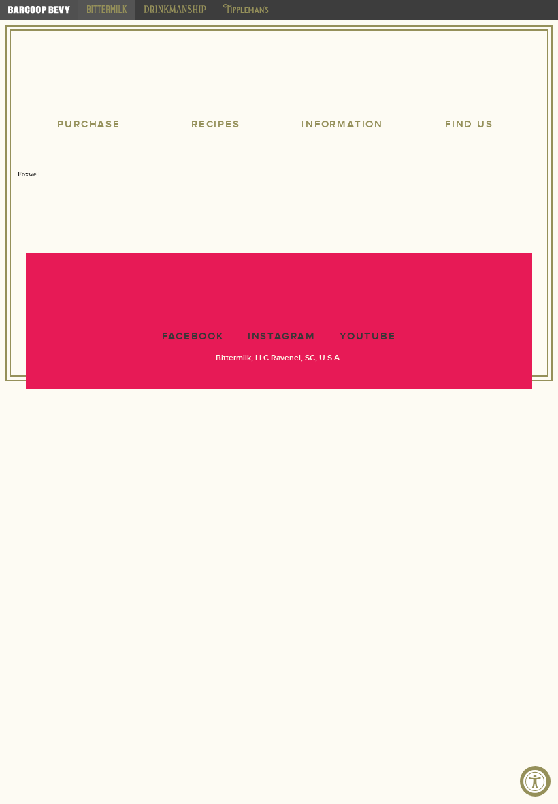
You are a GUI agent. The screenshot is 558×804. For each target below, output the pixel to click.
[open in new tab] (39, 10)
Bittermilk (279, 75)
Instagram (282, 336)
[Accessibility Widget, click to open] (535, 781)
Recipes (215, 124)
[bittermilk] (106, 10)
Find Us (469, 124)
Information (342, 124)
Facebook (192, 336)
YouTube (368, 336)
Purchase (88, 124)
